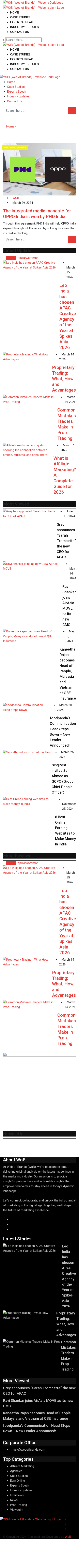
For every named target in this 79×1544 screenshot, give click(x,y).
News (14, 1500)
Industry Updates (24, 27)
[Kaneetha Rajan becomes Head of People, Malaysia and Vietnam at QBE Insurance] (31, 636)
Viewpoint (16, 1510)
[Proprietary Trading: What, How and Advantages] (27, 357)
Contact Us (19, 32)
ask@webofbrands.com (29, 1449)
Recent (11, 258)
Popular (21, 258)
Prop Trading (18, 1505)
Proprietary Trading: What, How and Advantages (64, 379)
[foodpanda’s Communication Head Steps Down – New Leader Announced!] (26, 707)
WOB (16, 198)
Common (32, 258)
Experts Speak (21, 22)
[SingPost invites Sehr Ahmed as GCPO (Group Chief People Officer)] (27, 752)
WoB (68, 1537)
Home (14, 12)
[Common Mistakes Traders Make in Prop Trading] (30, 399)
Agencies (16, 1471)
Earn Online (17, 1480)
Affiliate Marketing (22, 1466)
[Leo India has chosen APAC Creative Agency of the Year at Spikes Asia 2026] (31, 265)
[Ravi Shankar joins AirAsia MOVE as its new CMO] (32, 566)
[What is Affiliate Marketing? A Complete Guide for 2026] (28, 450)
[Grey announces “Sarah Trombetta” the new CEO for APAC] (30, 514)
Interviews (17, 1495)
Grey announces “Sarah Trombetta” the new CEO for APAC (66, 540)
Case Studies (20, 17)
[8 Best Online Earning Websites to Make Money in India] (29, 801)
